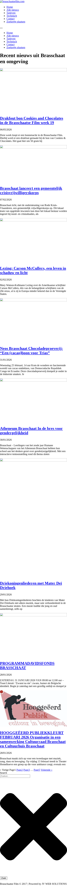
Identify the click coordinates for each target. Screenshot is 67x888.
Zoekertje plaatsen (16, 21)
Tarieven (11, 12)
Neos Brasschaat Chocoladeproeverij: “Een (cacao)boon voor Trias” (31, 350)
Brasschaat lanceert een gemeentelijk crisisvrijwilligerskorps (31, 190)
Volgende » (46, 769)
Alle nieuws (13, 9)
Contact (10, 18)
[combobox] (15, 776)
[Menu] (1, 28)
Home (10, 7)
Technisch (12, 15)
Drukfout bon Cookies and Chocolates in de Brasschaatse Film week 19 (31, 120)
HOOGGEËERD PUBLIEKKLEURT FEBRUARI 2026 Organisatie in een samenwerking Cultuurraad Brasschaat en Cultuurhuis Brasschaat (33, 739)
